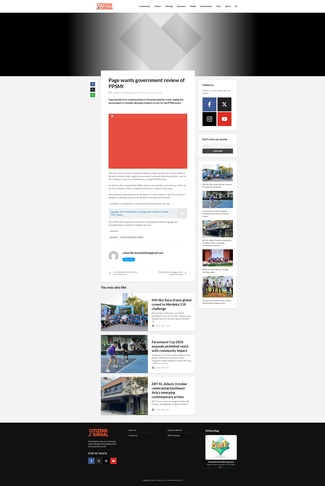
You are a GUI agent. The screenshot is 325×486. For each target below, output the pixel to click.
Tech (218, 6)
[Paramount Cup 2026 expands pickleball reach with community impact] (124, 354)
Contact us (133, 435)
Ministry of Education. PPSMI (132, 237)
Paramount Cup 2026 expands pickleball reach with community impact (170, 346)
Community (144, 6)
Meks (165, 480)
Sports (228, 6)
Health (193, 6)
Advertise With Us (175, 430)
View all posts (128, 259)
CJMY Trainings (174, 435)
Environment (206, 6)
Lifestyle (169, 6)
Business (181, 6)
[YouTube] (224, 119)
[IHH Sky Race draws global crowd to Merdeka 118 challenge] (124, 312)
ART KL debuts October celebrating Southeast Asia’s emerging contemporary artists (169, 390)
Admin (157, 326)
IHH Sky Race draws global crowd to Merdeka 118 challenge (172, 304)
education (114, 237)
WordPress (179, 480)
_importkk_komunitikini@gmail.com (125, 93)
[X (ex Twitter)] (224, 104)
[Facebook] (209, 104)
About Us (132, 430)
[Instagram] (209, 119)
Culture (157, 6)
